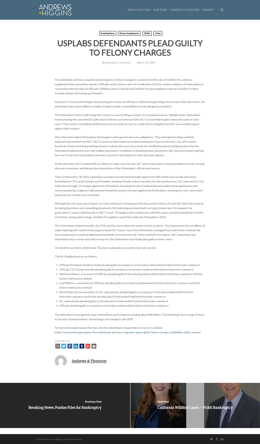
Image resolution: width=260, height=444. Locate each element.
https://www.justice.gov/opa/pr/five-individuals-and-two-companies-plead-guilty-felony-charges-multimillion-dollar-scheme (128, 332)
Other (158, 33)
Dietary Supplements (129, 33)
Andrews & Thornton (118, 62)
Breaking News (108, 33)
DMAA (147, 33)
